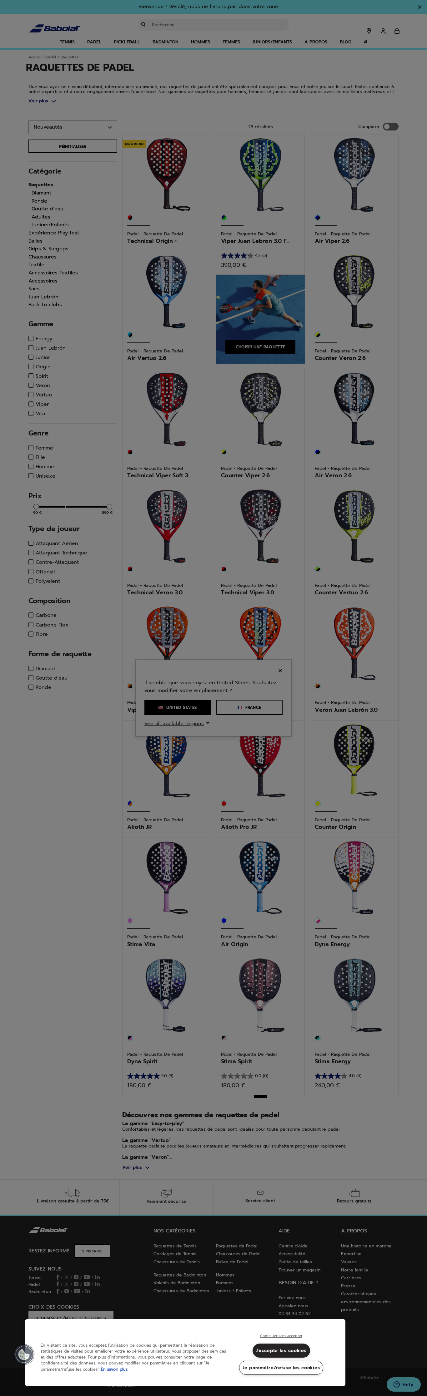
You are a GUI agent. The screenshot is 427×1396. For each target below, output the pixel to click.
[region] (185, 1352)
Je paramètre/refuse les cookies (281, 1367)
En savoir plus (114, 1369)
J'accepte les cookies (281, 1350)
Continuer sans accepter (281, 1336)
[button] (24, 1354)
